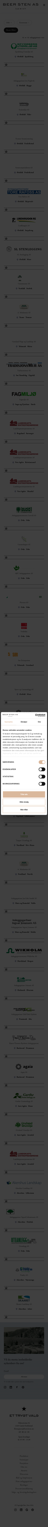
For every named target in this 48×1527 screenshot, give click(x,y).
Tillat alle (24, 794)
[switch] (42, 769)
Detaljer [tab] (24, 722)
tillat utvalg (24, 802)
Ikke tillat (24, 810)
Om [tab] (39, 722)
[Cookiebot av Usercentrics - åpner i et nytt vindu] (35, 715)
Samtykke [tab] (9, 722)
